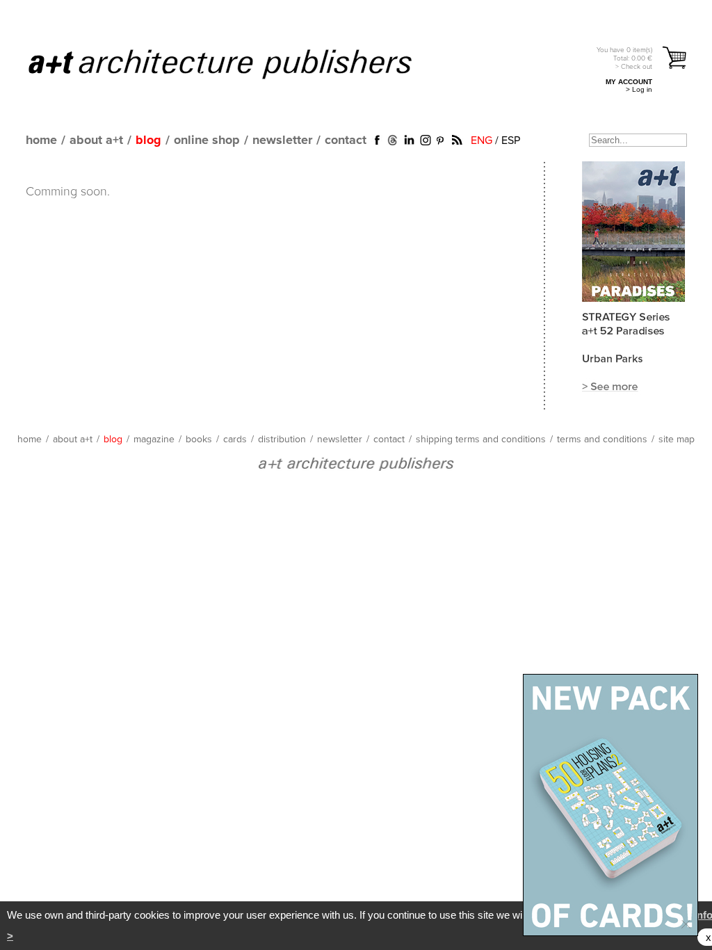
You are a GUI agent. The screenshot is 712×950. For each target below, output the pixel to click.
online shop (207, 140)
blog (148, 140)
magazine (154, 439)
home (41, 140)
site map (676, 439)
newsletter (282, 140)
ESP (510, 140)
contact (345, 140)
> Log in (639, 89)
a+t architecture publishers (237, 63)
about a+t (96, 140)
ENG (481, 140)
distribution (282, 439)
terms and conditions (602, 439)
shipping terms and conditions (481, 439)
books (199, 439)
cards (235, 439)
